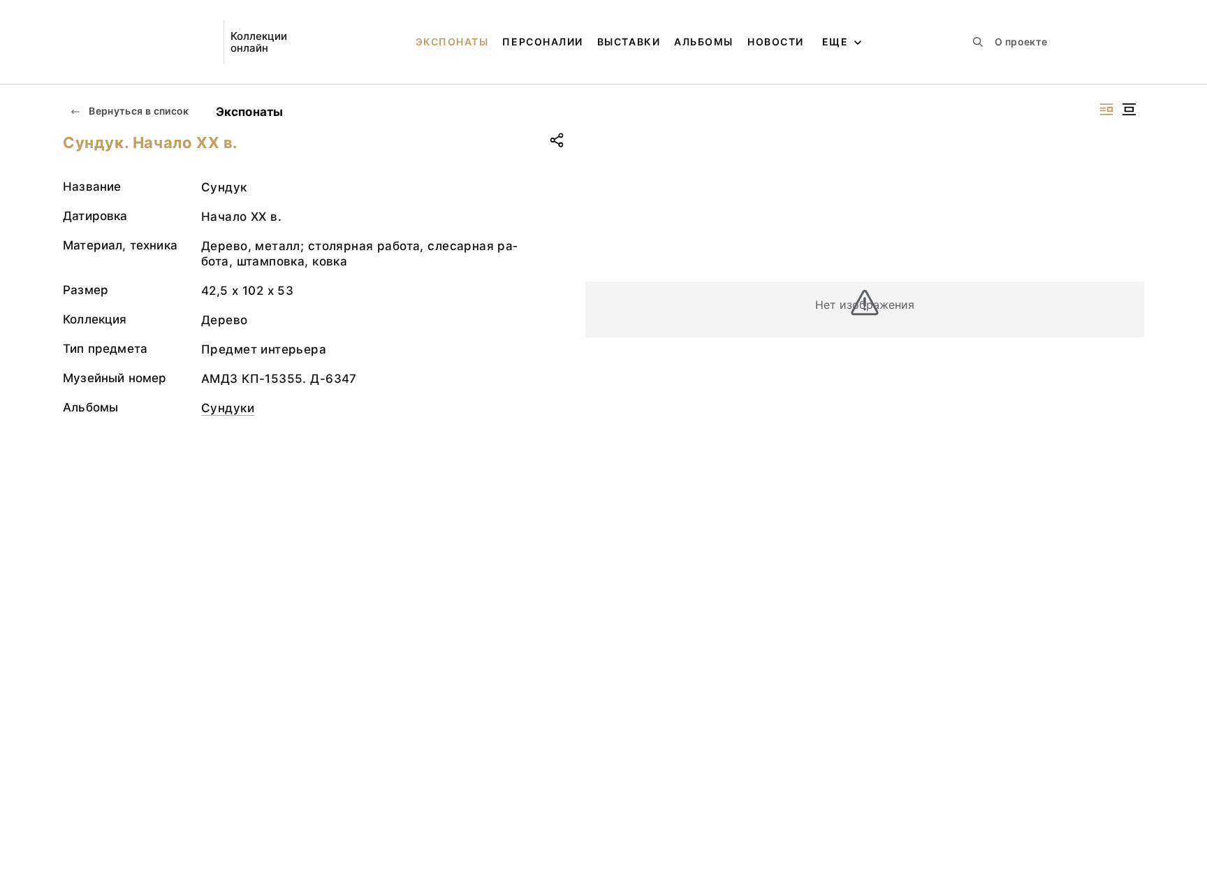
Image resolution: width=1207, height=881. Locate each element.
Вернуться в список (138, 111)
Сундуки (227, 408)
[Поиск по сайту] (978, 42)
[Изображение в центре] (1129, 109)
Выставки (628, 42)
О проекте (1021, 42)
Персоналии (542, 42)
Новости (775, 42)
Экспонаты (452, 42)
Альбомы (703, 42)
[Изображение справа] (1106, 109)
